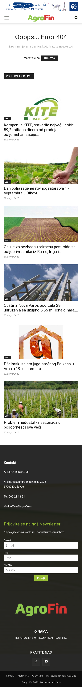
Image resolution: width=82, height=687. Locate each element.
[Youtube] (46, 662)
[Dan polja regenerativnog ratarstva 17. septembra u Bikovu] (41, 165)
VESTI (7, 118)
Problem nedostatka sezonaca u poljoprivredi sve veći (32, 424)
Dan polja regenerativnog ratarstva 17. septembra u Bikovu (37, 190)
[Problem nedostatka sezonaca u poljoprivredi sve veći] (41, 399)
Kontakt (10, 463)
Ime (6, 552)
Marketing (23, 675)
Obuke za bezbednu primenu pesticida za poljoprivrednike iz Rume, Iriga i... (40, 249)
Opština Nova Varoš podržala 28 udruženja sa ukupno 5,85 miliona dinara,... (41, 307)
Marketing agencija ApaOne (61, 675)
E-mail (7, 540)
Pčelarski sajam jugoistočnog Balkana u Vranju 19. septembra (39, 366)
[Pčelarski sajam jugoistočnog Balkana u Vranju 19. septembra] (41, 341)
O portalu (37, 675)
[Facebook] (36, 662)
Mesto (8, 565)
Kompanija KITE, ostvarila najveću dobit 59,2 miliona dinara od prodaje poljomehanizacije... (39, 130)
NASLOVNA (49, 58)
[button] (6, 18)
